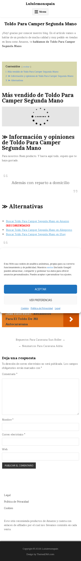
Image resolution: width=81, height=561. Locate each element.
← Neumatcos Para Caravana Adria (40, 346)
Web (5, 449)
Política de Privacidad (42, 308)
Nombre (7, 420)
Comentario (9, 374)
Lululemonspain (40, 3)
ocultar (26, 66)
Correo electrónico (13, 435)
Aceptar (40, 289)
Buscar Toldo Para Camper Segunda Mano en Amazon (37, 221)
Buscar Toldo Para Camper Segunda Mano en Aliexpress (39, 230)
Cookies (25, 308)
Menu (42, 11)
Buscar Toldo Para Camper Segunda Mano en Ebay (36, 234)
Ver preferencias (40, 300)
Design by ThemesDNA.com (40, 554)
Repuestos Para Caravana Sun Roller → (40, 339)
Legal (57, 308)
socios (50, 267)
